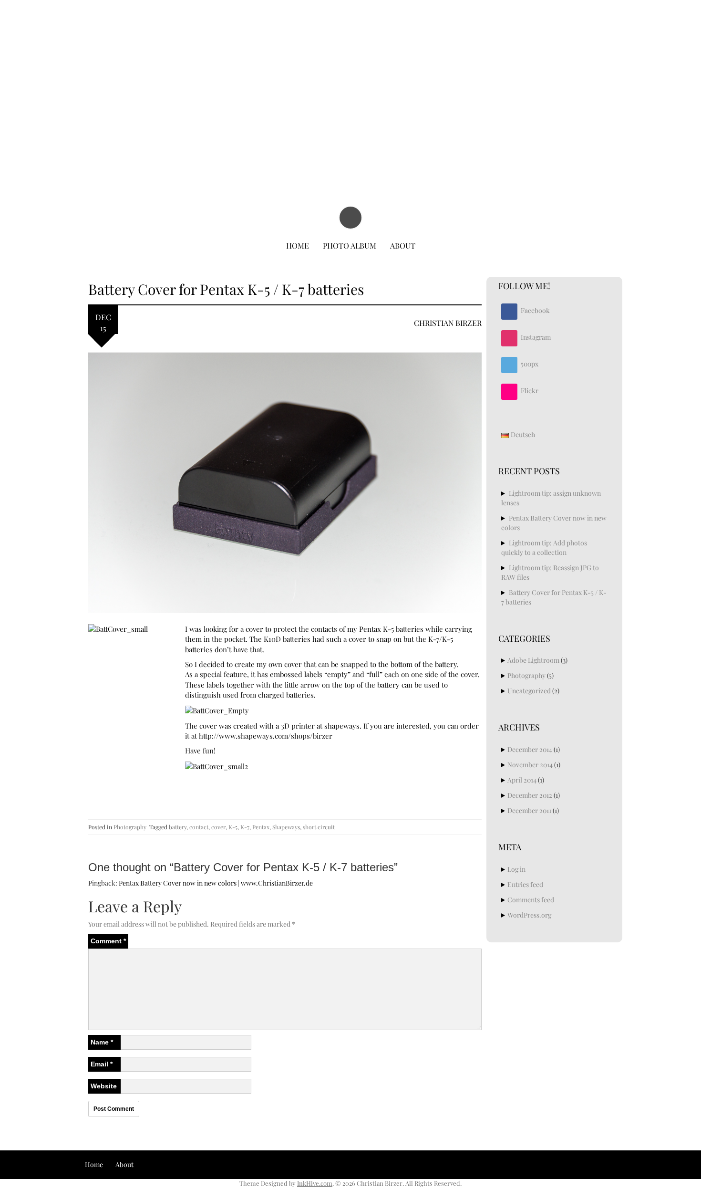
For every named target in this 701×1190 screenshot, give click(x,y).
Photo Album (349, 245)
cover (218, 827)
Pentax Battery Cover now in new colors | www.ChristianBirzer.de (216, 882)
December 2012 (529, 795)
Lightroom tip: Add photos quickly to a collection (544, 547)
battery (177, 827)
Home (297, 245)
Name (102, 1042)
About (402, 245)
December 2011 (529, 810)
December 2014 (529, 749)
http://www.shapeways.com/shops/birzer (265, 736)
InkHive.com (314, 1183)
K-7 (244, 827)
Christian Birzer (351, 32)
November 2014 (530, 764)
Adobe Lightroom (533, 660)
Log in (516, 869)
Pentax (260, 827)
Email (102, 1064)
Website (104, 1086)
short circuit (319, 827)
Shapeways (286, 827)
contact (198, 827)
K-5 (232, 827)
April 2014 (521, 779)
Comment (108, 941)
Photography (129, 827)
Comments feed (530, 899)
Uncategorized (529, 690)
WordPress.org (529, 914)
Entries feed (525, 884)
